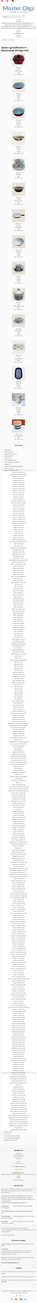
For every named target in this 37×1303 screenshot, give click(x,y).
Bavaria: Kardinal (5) (18, 715)
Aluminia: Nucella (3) (18, 505)
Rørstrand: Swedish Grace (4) (18, 1060)
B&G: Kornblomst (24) (18, 627)
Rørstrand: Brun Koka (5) (18, 1025)
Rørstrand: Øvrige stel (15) (18, 1072)
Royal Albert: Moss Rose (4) (18, 872)
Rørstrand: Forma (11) (18, 1036)
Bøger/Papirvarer (17, 23)
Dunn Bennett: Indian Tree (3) (18, 738)
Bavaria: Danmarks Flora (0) (18, 713)
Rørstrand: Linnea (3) (18, 1040)
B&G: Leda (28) (18, 629)
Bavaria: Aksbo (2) (18, 707)
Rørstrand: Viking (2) (18, 1070)
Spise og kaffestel (23, 26)
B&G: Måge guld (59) (18, 642)
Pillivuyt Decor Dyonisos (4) (18, 854)
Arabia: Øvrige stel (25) (18, 540)
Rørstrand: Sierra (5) (18, 1054)
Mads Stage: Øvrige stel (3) (18, 844)
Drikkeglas (25, 23)
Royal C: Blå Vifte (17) (18, 891)
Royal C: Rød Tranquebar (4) (18, 995)
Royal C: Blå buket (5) (18, 885)
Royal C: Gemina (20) (18, 927)
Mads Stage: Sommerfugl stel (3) (18, 842)
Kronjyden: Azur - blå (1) (18, 799)
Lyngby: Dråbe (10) (18, 813)
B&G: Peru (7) (18, 656)
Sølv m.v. (30, 26)
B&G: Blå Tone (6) (18, 558)
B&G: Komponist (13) (18, 623)
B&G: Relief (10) (18, 664)
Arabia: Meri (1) (18, 531)
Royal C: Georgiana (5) (18, 932)
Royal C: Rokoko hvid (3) (18, 993)
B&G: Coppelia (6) (18, 570)
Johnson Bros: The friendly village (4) (18, 791)
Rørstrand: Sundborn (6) (18, 1058)
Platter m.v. (14, 26)
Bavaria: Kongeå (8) (18, 717)
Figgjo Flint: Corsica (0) (18, 754)
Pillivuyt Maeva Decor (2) (18, 858)
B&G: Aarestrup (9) (18, 705)
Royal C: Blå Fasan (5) (18, 887)
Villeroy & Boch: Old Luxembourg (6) (19, 1115)
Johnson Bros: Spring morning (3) (18, 789)
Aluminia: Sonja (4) (18, 513)
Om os (18, 30)
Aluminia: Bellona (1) (18, 478)
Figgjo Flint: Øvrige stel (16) (18, 756)
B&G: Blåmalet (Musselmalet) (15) (18, 560)
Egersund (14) (18, 740)
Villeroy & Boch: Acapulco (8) (18, 1103)
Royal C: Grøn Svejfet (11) (18, 940)
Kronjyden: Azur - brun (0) (18, 801)
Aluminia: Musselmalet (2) (18, 503)
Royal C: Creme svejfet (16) (18, 909)
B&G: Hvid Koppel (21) (19, 611)
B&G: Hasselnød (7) (18, 601)
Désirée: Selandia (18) (18, 733)
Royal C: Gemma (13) (18, 930)
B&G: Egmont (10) (18, 580)
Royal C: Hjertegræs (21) (18, 948)
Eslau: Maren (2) (18, 748)
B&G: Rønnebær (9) (18, 674)
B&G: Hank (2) (18, 597)
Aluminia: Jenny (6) (18, 493)
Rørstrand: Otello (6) (18, 1044)
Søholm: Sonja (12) (18, 1097)
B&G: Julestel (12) (18, 615)
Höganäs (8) (18, 778)
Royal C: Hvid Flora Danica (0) (18, 952)
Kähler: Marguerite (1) (19, 803)
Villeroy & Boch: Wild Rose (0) (18, 1119)
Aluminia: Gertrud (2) (18, 488)
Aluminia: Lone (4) (19, 497)
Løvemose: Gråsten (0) (18, 836)
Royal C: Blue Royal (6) (18, 883)
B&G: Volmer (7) (18, 697)
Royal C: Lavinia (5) (18, 974)
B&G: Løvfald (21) (18, 631)
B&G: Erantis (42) (18, 589)
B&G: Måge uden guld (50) (18, 644)
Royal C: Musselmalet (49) (18, 985)
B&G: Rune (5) (18, 670)
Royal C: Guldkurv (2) (18, 944)
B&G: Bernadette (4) (18, 552)
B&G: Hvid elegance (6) (18, 609)
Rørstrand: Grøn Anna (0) (18, 1038)
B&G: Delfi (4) (18, 578)
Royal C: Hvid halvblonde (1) (18, 954)
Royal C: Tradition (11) (18, 1009)
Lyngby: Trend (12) (18, 832)
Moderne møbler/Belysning (12, 466)
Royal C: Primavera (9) (18, 989)
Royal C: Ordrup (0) (18, 987)
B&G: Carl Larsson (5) (18, 562)
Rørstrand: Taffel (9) (18, 1062)
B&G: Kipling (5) (18, 619)
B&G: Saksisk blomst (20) (18, 676)
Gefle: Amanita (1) (18, 766)
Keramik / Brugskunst (17, 25)
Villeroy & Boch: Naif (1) (18, 1113)
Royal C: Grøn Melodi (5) (18, 938)
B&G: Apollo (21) (18, 544)
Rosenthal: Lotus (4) (18, 866)
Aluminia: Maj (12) (18, 499)
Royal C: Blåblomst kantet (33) (18, 895)
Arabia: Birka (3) (18, 525)
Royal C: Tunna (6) (18, 1013)
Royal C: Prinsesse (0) (18, 991)
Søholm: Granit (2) (18, 1093)
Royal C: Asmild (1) (18, 878)
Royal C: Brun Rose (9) (18, 903)
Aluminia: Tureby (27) (18, 517)
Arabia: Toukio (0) (18, 537)
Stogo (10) (18, 1085)
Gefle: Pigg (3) (19, 768)
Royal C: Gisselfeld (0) (18, 934)
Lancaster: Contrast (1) (18, 805)
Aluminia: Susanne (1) (18, 515)
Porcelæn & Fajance (7, 28)
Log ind (18, 37)
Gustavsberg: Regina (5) (18, 772)
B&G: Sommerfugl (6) (18, 682)
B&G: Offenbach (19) (18, 652)
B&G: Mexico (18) (18, 635)
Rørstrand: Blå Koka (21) (18, 1023)
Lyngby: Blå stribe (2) (18, 811)
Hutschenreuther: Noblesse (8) (18, 776)
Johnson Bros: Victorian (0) (18, 793)
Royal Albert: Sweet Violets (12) (18, 876)
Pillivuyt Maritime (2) (18, 860)
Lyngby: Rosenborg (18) (18, 825)
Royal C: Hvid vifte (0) (18, 960)
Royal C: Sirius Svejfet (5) (18, 1005)
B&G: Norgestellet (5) (18, 650)
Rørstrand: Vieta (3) (18, 1068)
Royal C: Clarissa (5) (18, 907)
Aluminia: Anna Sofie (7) (18, 476)
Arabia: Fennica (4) (18, 527)
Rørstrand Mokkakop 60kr (18, 174)
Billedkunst (9, 23)
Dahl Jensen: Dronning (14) (18, 727)
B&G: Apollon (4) (18, 546)
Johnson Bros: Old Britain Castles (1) (18, 787)
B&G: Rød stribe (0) (18, 672)
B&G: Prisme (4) (18, 662)
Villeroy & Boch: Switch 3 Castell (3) (18, 1117)
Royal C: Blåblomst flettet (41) (18, 893)
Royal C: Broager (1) (18, 901)
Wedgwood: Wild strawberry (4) (18, 1126)
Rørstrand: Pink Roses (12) (18, 1048)
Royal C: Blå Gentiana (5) (18, 889)
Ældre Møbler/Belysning (19, 28)
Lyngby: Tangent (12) (18, 829)
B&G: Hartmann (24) (18, 599)
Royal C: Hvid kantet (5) (18, 956)
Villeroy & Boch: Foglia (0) (18, 1107)
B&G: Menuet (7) (18, 633)
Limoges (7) (18, 809)
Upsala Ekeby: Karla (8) (18, 1099)
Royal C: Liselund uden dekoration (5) (18, 979)
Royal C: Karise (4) (18, 970)
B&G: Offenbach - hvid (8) (18, 654)
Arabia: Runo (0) (18, 533)
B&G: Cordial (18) (18, 572)
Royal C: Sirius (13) (18, 1003)
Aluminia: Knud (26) (18, 495)
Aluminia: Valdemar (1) (18, 519)
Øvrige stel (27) (18, 1128)
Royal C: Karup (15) (18, 972)
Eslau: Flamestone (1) (18, 746)
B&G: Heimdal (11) (18, 603)
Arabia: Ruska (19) (18, 535)
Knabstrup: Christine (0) (18, 795)
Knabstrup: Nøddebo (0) (18, 797)
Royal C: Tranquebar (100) (18, 1011)
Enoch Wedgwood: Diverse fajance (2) (18, 742)
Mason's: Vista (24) (18, 846)
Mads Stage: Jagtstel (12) (19, 840)
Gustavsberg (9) (18, 770)
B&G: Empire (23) (18, 587)
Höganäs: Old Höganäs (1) (18, 780)
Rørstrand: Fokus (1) (18, 1034)
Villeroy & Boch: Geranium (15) (18, 1109)
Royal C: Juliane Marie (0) (18, 966)
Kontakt (18, 35)
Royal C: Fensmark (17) (18, 923)
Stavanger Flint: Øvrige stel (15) (18, 1083)
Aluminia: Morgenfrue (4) (19, 501)
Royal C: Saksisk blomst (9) (18, 999)
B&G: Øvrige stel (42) (18, 701)
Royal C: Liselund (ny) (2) (18, 977)
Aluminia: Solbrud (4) (18, 511)
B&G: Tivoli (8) (18, 691)
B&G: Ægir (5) (18, 699)
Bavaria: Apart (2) (18, 709)
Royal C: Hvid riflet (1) (18, 958)
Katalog (18, 21)
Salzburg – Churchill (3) (18, 1075)
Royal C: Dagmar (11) (18, 911)
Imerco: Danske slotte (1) (18, 785)
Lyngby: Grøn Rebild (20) (18, 817)
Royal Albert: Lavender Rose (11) (18, 870)
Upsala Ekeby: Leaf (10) (18, 1101)
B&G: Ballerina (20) (18, 550)
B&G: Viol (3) (18, 695)
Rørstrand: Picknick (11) (18, 1046)
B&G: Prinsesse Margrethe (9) (18, 660)
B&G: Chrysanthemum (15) (18, 564)
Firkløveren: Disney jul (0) (18, 760)
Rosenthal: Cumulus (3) (18, 864)
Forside (18, 20)
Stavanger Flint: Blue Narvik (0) (18, 1077)
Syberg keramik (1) (18, 1087)
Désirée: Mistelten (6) (18, 731)
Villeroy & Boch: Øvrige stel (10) (18, 1121)
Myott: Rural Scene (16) (18, 850)
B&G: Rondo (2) (18, 666)
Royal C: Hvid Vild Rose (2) (18, 962)
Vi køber (18, 32)
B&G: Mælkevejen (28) (18, 640)
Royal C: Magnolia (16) (18, 981)
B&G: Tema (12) (18, 687)
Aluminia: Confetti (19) (18, 484)
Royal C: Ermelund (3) (18, 919)
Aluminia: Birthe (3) (18, 480)
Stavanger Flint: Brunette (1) (18, 1079)
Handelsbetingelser (18, 33)
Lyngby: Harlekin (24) (18, 821)
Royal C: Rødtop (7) (18, 997)
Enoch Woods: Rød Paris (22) (18, 744)
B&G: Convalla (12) (18, 568)
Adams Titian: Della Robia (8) (18, 474)
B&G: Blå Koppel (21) (18, 556)
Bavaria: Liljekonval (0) (18, 719)
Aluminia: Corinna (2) (18, 486)
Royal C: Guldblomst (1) (18, 942)
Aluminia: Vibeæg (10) (18, 521)
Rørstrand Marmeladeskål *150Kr (18, 436)
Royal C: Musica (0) (18, 983)
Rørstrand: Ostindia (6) (18, 1042)
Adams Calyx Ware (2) (18, 472)
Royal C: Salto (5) (18, 1001)
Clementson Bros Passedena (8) (18, 725)
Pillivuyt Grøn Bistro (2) (18, 852)
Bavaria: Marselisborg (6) (18, 721)
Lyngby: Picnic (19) (18, 823)
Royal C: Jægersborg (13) (18, 968)
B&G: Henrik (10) (18, 605)
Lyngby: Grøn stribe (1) (18, 819)
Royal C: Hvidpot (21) (18, 964)
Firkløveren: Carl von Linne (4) (18, 758)
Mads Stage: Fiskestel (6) (18, 838)
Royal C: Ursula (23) (18, 1015)
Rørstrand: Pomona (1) (18, 1050)
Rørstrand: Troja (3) (18, 1064)
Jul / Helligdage (8, 460)
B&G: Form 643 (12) (18, 591)
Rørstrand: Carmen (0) (18, 1028)
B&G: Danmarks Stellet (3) (18, 576)
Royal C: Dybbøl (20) (18, 917)
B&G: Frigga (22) (18, 593)
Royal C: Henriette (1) (18, 946)
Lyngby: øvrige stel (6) (18, 834)
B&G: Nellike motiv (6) (19, 646)
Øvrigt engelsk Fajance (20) (18, 1130)
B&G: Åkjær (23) (18, 703)
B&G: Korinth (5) (18, 625)
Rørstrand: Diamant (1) (18, 1030)
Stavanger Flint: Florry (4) (18, 1081)
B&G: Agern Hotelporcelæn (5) (18, 542)
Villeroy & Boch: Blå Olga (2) (18, 1105)
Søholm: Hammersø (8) (18, 1095)
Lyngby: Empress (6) (18, 815)
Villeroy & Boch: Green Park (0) (18, 1111)
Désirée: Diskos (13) (18, 729)
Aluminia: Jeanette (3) (18, 490)
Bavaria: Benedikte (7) (18, 711)
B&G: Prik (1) (18, 658)
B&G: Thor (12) (18, 689)
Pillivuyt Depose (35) (18, 856)
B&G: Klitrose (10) (18, 621)
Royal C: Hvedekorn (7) (18, 950)
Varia (34, 26)
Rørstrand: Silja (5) (18, 1056)
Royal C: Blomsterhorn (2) (18, 880)
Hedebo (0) (18, 774)
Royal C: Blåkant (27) (18, 899)
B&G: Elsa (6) (18, 584)
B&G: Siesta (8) (18, 678)
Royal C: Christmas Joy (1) (18, 905)
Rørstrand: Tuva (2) (18, 1066)
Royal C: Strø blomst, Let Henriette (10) (18, 1007)
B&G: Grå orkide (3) (18, 595)
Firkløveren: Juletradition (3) (18, 764)
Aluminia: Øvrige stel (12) (18, 523)
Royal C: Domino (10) (18, 915)
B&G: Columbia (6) (18, 566)
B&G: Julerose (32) (18, 613)
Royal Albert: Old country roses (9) (18, 874)
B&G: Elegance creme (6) (18, 582)
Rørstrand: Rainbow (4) (18, 1052)
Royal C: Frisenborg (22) (18, 925)
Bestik (4, 23)
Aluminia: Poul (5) (18, 507)
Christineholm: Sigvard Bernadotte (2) (18, 723)
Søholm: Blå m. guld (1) (18, 1091)
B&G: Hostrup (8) (18, 607)
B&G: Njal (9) (18, 648)
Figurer (30, 23)
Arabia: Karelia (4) (18, 529)
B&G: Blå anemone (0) (18, 554)
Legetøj (25, 25)
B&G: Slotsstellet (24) (18, 680)
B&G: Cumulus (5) (18, 574)
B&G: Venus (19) (18, 693)
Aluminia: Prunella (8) (18, 509)
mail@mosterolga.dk (20, 1166)
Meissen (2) (18, 848)
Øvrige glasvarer (31, 28)
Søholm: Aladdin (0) (18, 1089)
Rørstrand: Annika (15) (18, 1019)
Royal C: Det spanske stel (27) (18, 913)
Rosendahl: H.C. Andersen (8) (18, 862)
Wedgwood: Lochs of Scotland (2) (18, 1123)
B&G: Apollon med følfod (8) (18, 548)
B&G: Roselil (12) (18, 668)
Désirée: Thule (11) (18, 736)
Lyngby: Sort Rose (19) (18, 827)
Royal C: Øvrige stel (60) (18, 1017)
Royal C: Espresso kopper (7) (18, 921)
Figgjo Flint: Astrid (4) (18, 752)
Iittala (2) (18, 783)
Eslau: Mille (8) (18, 750)
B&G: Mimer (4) (18, 638)
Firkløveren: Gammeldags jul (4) (19, 762)
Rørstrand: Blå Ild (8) (18, 1021)
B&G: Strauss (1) (18, 685)
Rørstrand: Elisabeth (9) (18, 1032)
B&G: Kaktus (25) (18, 617)
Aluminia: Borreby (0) (18, 482)
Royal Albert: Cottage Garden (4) (18, 868)
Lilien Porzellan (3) (18, 807)
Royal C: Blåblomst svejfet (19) (18, 897)
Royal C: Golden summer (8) (18, 936)
